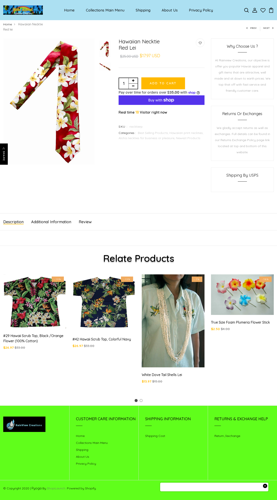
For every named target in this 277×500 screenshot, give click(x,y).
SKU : (123, 127)
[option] (49, 101)
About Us (170, 10)
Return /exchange (227, 436)
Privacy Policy (201, 10)
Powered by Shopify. (81, 488)
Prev (253, 28)
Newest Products (188, 138)
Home (69, 10)
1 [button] (136, 401)
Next (266, 28)
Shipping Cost (155, 436)
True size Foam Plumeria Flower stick (240, 322)
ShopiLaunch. (56, 488)
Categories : (127, 133)
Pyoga (37, 488)
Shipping (143, 10)
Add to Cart (163, 83)
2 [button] (142, 401)
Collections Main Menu (105, 10)
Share (3, 156)
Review (85, 221)
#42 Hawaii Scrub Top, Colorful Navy (101, 339)
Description (13, 221)
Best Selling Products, (153, 133)
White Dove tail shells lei (162, 375)
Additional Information (51, 221)
